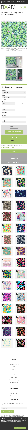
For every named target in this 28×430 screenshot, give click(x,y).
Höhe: (3, 108)
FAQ (14, 366)
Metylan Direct (14, 393)
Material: (4, 95)
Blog (14, 385)
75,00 (13, 137)
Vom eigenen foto (14, 364)
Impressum (14, 377)
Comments (14, 159)
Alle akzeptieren (20, 428)
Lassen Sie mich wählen (7, 425)
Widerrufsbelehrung (14, 380)
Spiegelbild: (5, 120)
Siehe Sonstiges (14, 162)
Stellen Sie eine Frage (8, 147)
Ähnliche (13, 151)
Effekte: (4, 115)
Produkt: (4, 90)
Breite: (3, 101)
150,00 (13, 128)
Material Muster (14, 382)
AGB (14, 374)
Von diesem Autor (14, 155)
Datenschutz (14, 372)
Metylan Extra (14, 395)
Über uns (14, 369)
